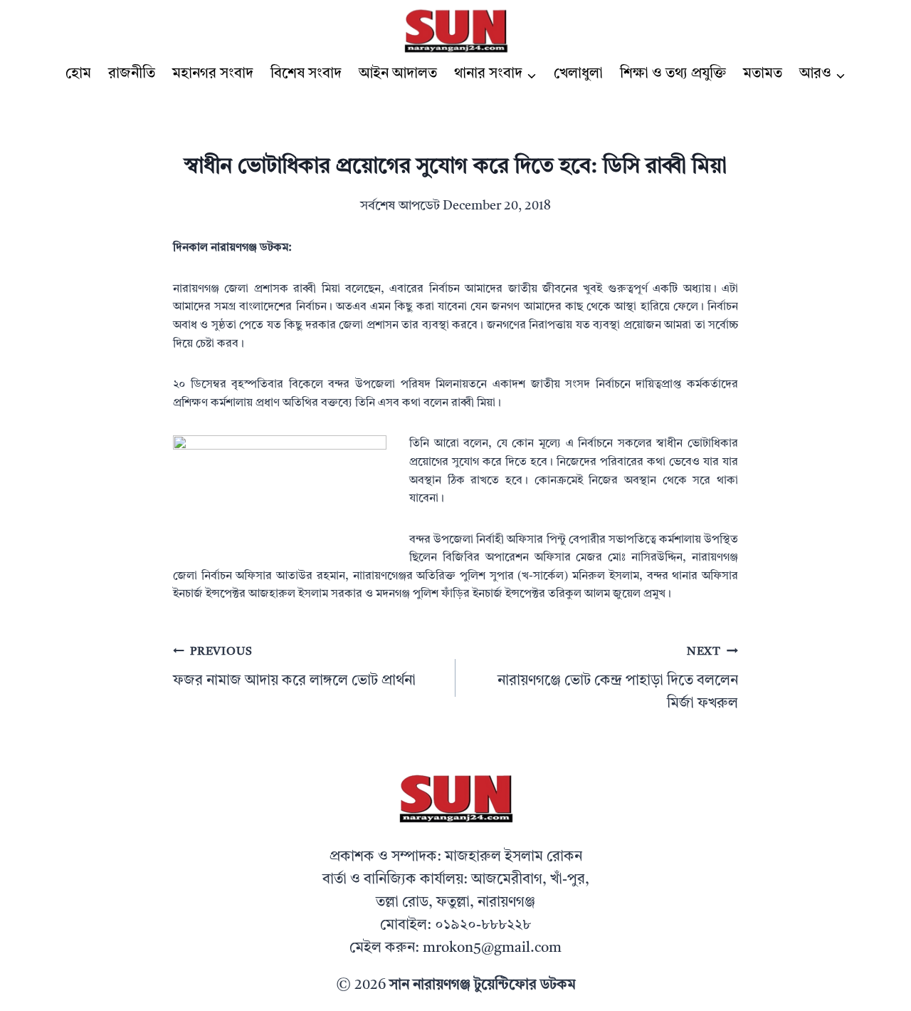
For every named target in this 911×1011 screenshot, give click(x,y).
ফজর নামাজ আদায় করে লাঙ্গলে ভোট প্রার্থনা (294, 667)
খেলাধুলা (578, 74)
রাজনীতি (131, 74)
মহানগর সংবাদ (212, 74)
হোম (78, 74)
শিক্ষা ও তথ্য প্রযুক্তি (673, 74)
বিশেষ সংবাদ (306, 74)
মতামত (762, 74)
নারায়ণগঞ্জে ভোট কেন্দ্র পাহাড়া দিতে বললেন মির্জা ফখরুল (617, 678)
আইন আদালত (398, 74)
